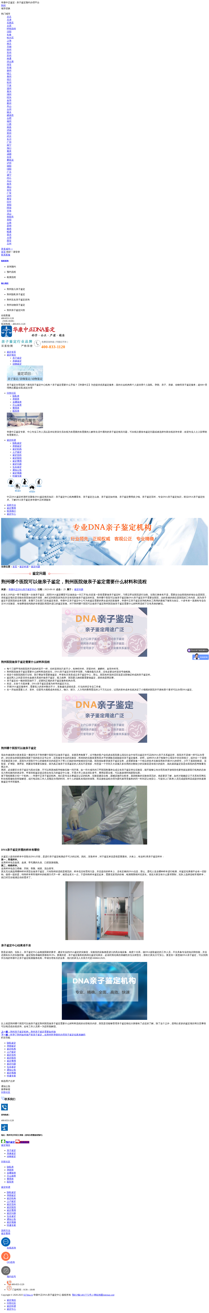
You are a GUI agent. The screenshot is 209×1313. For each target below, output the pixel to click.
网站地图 (98, 1295)
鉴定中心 (11, 514)
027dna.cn (28, 1295)
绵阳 (9, 169)
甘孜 (9, 211)
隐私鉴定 (17, 443)
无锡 (9, 46)
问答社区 (11, 393)
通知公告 (17, 470)
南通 (9, 58)
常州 (9, 52)
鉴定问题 (17, 464)
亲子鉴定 (17, 358)
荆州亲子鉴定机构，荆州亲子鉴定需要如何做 (28, 1031)
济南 (9, 130)
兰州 (9, 243)
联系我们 (11, 511)
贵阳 (9, 220)
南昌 (9, 127)
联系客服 (5, 255)
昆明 (9, 225)
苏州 (9, 55)
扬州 (9, 70)
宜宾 (9, 190)
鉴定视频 (17, 473)
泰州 (9, 76)
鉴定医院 (17, 458)
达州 (9, 196)
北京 (9, 16)
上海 (9, 40)
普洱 (9, 234)
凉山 (9, 214)
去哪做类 (17, 402)
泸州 (9, 163)
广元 (9, 172)
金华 (9, 100)
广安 (9, 193)
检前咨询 (5, 261)
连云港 (10, 61)
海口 (9, 148)
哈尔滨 (10, 37)
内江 (9, 178)
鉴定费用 (17, 461)
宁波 (9, 85)
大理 (9, 237)
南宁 (9, 145)
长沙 (9, 139)
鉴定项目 (11, 355)
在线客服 (5, 315)
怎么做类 (17, 405)
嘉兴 (9, 91)
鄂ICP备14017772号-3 (82, 1295)
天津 (9, 19)
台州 (9, 109)
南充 (9, 184)
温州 (9, 88)
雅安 (9, 199)
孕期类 (16, 399)
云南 (9, 223)
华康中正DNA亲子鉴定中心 (22, 589)
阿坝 (9, 208)
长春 (9, 34)
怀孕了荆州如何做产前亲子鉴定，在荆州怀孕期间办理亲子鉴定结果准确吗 (43, 1034)
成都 (9, 154)
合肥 (9, 118)
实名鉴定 (17, 467)
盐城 (9, 67)
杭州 (9, 82)
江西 (9, 124)
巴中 (9, 202)
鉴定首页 (11, 352)
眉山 (9, 187)
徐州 (9, 49)
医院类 (16, 411)
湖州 (9, 94)
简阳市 (10, 217)
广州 (9, 142)
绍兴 (9, 97)
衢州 (9, 103)
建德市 (10, 115)
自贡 (9, 157)
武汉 (9, 136)
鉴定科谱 (11, 440)
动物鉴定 (17, 364)
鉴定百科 (17, 455)
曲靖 (9, 228)
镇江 (9, 73)
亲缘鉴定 (17, 361)
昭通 (9, 231)
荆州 (3, 5)
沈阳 (9, 31)
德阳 (9, 166)
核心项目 (5, 283)
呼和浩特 (11, 28)
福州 (9, 121)
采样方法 (11, 505)
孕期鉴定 (17, 446)
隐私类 (16, 396)
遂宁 (9, 175)
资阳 (9, 205)
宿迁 (9, 79)
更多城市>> (7, 249)
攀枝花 (10, 160)
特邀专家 (17, 476)
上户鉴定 (17, 452)
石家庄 (10, 22)
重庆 (9, 151)
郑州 (9, 133)
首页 (3, 252)
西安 (9, 240)
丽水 (9, 112)
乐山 (9, 181)
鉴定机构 (17, 449)
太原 (9, 25)
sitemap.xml (109, 1295)
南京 (9, 43)
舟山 (9, 106)
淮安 (9, 64)
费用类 (16, 408)
